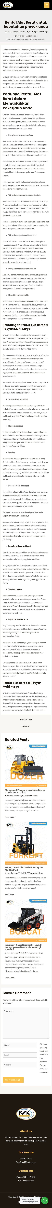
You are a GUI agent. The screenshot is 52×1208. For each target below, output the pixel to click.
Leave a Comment (11, 31)
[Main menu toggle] (46, 5)
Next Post (26, 726)
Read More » (10, 817)
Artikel (22, 31)
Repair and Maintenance (26, 1162)
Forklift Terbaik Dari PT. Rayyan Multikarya (24, 868)
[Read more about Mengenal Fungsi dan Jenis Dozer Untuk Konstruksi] (26, 765)
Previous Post (26, 720)
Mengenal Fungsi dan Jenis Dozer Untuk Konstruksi (25, 791)
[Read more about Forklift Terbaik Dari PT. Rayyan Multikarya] (26, 843)
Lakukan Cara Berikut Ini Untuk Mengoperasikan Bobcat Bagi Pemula (23, 947)
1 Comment (9, 796)
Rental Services (26, 1159)
